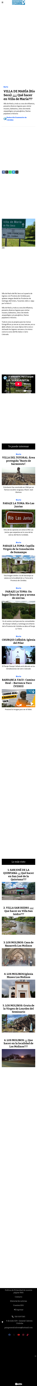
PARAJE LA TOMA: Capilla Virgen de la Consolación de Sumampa (18, 549)
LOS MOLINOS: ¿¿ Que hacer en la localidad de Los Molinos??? (18, 1043)
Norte (6, 87)
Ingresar (19, 1310)
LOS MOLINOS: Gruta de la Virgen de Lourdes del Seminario (18, 1008)
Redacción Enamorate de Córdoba (17, 118)
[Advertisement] (18, 23)
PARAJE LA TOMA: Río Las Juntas (18, 505)
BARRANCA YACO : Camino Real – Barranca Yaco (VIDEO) (18, 683)
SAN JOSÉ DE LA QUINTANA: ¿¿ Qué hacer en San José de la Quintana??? (18, 874)
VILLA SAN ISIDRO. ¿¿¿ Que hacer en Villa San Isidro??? (19, 911)
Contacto (18, 1297)
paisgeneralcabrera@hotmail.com (18, 1327)
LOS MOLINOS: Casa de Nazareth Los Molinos (19, 944)
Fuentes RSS (18, 1305)
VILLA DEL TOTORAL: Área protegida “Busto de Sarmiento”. (18, 461)
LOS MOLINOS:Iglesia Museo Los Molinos (20, 975)
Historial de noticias (18, 1301)
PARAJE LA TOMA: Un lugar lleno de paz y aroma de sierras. (18, 595)
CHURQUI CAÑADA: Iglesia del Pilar (18, 641)
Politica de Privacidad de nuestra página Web (18, 1291)
